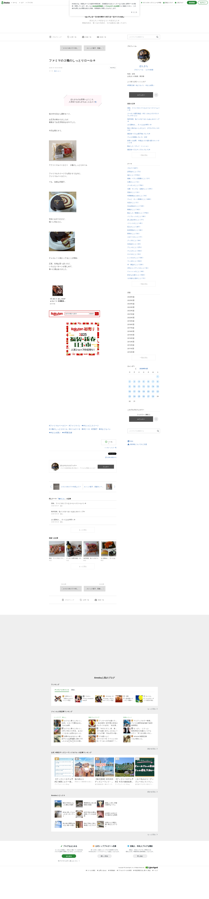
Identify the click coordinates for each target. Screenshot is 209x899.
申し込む (140, 856)
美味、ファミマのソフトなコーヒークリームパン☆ (143, 109)
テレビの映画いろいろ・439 (137, 137)
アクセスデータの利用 (124, 870)
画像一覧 (88, 37)
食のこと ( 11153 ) (133, 175)
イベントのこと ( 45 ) (134, 223)
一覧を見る (143, 155)
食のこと (56, 71)
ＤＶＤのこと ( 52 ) (134, 254)
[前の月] (135, 369)
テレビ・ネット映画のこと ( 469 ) (139, 199)
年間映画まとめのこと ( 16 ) (137, 196)
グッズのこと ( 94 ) (134, 240)
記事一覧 (73, 37)
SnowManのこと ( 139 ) (135, 206)
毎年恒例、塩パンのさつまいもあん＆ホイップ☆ (143, 120)
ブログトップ (57, 37)
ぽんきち (143, 66)
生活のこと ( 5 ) (132, 202)
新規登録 (192, 2)
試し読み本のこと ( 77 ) (135, 220)
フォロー (106, 467)
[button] (82, 84)
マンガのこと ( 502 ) (134, 261)
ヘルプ (156, 870)
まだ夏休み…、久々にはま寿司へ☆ (139, 125)
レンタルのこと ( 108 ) (135, 258)
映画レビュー (127, 717)
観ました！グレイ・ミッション (138, 146)
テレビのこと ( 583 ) (134, 251)
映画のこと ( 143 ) (133, 209)
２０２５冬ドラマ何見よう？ (72, 48)
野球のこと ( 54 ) (133, 233)
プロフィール (138, 70)
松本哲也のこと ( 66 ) (134, 230)
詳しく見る (104, 856)
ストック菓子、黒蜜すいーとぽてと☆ (96, 48)
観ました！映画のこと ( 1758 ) (138, 213)
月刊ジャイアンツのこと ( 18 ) (137, 268)
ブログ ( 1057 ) (132, 168)
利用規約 (112, 870)
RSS (131, 441)
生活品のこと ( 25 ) (134, 244)
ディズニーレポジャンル (62, 690)
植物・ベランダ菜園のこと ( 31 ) (138, 178)
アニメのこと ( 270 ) (134, 247)
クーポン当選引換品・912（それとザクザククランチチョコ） (143, 115)
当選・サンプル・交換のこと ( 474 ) (139, 189)
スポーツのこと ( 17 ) (134, 237)
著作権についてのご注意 (138, 444)
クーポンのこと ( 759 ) (135, 185)
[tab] (62, 690)
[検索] (157, 37)
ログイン (203, 2)
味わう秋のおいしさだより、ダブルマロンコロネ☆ (143, 129)
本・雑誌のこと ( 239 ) (135, 264)
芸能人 (73, 690)
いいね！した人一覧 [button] (110, 447)
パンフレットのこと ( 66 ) (136, 216)
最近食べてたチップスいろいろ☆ (138, 149)
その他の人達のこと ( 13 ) (136, 278)
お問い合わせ (102, 870)
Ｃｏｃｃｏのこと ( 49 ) (135, 271)
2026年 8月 (144, 368)
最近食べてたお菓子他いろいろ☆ (138, 134)
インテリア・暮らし (60, 717)
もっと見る (83, 530)
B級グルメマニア (94, 717)
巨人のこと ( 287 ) (133, 227)
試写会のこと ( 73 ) (134, 171)
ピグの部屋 (149, 70)
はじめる (69, 856)
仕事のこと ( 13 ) (133, 182)
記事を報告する (111, 457)
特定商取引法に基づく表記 (143, 870)
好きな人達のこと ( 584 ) (136, 275)
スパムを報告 (91, 870)
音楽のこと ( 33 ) (133, 192)
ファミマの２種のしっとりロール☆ (72, 60)
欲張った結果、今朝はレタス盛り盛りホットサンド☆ (143, 142)
